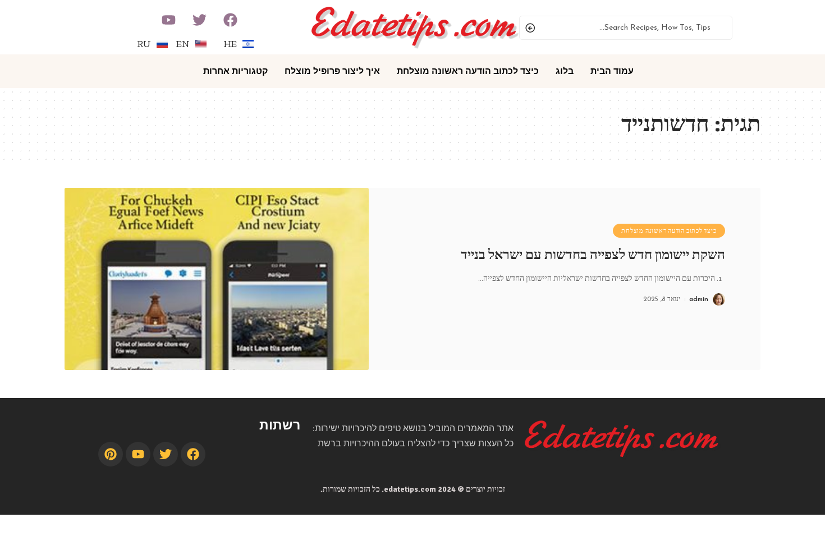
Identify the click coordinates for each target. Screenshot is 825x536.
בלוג (565, 71)
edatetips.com (410, 489)
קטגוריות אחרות (235, 71)
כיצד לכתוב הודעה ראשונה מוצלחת (468, 71)
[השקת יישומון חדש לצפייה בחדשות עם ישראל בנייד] (217, 279)
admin (698, 299)
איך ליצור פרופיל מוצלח (332, 71)
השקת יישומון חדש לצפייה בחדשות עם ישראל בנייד (593, 254)
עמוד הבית (612, 71)
